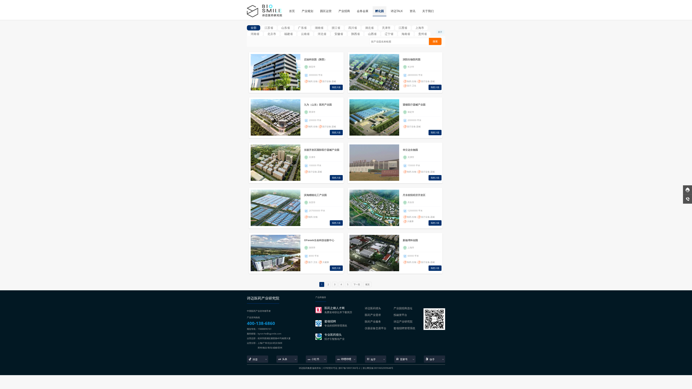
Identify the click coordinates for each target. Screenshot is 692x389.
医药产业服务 (373, 321)
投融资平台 (400, 315)
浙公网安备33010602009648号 (378, 368)
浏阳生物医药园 (411, 59)
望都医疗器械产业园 (414, 104)
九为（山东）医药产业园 (318, 104)
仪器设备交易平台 (375, 328)
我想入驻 (336, 87)
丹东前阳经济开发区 (414, 195)
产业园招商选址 (403, 308)
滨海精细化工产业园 (315, 195)
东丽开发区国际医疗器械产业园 (321, 149)
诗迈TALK (397, 11)
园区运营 (326, 11)
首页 (292, 11)
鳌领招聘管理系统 (404, 328)
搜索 (435, 41)
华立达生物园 (410, 149)
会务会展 (362, 11)
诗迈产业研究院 (403, 321)
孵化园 (379, 11)
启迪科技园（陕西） (315, 59)
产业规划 (307, 11)
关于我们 (428, 11)
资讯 (412, 11)
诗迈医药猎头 (373, 308)
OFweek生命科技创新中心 (319, 240)
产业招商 (344, 11)
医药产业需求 (373, 315)
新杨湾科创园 (410, 240)
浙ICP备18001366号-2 (349, 368)
